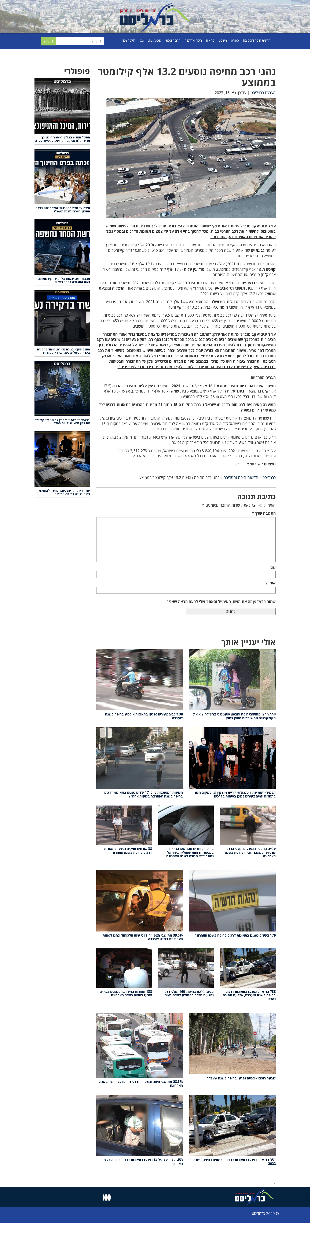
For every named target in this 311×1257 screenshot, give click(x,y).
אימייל (270, 582)
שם (273, 567)
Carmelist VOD (150, 40)
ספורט (235, 40)
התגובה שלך (264, 513)
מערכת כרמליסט (263, 92)
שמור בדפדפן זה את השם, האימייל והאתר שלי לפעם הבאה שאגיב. (220, 601)
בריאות (210, 40)
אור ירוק (242, 463)
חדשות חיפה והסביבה (256, 40)
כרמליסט (269, 477)
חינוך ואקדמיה (193, 40)
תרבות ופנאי (172, 40)
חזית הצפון (129, 40)
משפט (223, 40)
